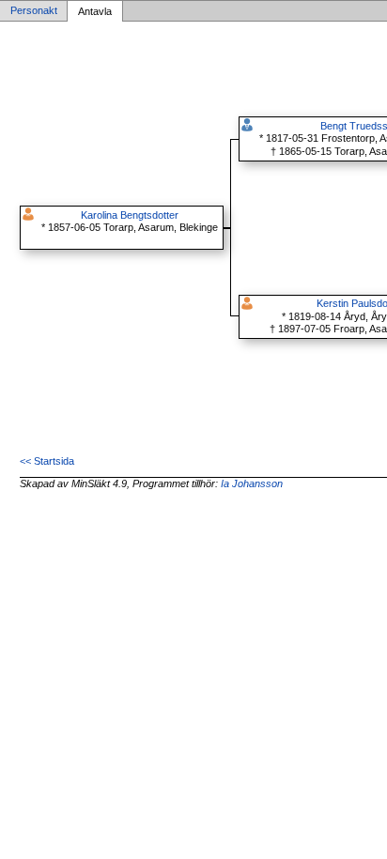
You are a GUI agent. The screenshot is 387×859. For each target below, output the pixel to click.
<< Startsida (47, 461)
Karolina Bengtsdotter (129, 215)
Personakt (33, 11)
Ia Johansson (252, 483)
